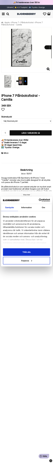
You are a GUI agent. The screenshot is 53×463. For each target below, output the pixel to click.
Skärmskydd (6, 117)
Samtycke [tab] (9, 207)
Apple (7, 22)
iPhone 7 (15, 22)
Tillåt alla (26, 252)
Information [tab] (26, 207)
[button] (44, 14)
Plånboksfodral (27, 22)
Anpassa (25, 260)
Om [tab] (43, 207)
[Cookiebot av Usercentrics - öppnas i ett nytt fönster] (39, 200)
